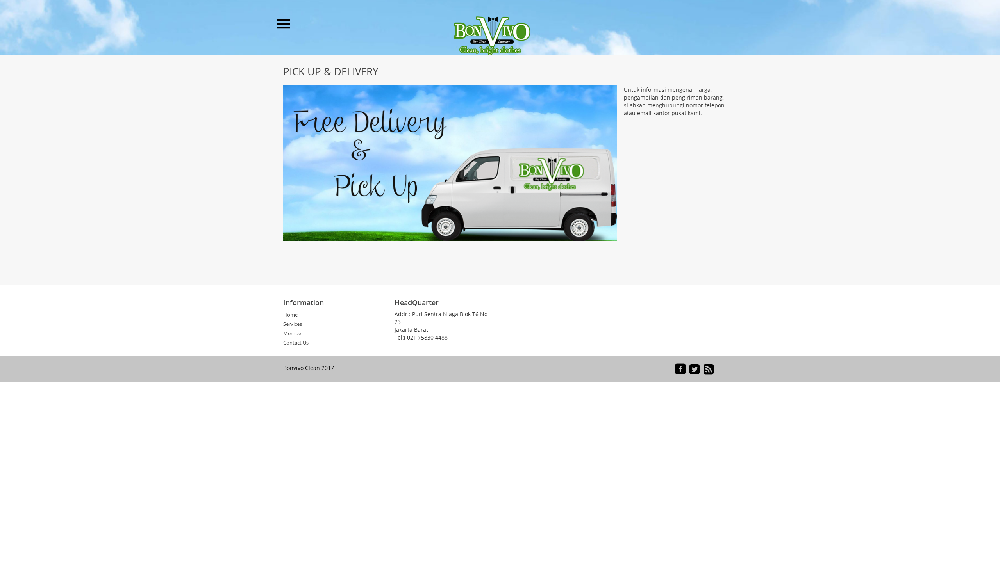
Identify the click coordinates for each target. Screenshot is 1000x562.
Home (290, 314)
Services (292, 324)
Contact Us (296, 343)
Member (293, 333)
